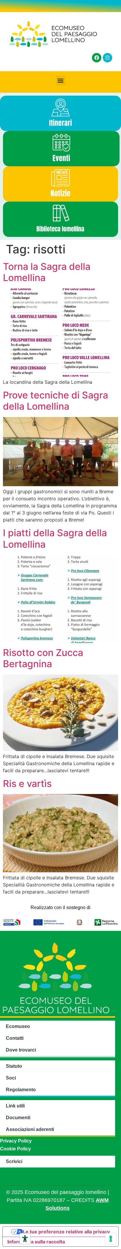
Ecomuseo (18, 1026)
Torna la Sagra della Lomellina (46, 272)
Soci (11, 1077)
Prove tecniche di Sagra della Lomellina (55, 400)
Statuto (14, 1066)
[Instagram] (107, 57)
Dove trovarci (21, 1049)
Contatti (14, 1038)
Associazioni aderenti (30, 1129)
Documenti (18, 1117)
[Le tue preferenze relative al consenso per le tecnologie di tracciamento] (110, 1238)
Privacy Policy (16, 1140)
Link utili (15, 1105)
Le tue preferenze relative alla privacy (66, 1232)
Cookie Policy (15, 1148)
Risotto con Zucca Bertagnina (43, 658)
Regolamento (21, 1089)
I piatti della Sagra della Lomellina (55, 538)
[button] (60, 80)
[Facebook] (96, 57)
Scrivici (14, 1161)
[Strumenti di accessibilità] (25, 1238)
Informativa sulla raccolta (36, 1242)
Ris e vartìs (27, 783)
